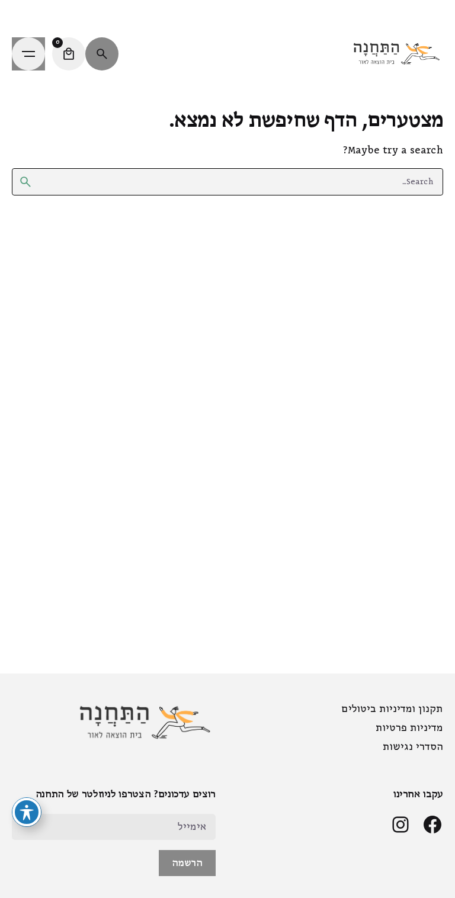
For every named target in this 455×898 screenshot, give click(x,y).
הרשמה (187, 863)
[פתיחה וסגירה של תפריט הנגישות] (26, 812)
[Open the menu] (28, 53)
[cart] (68, 53)
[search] (25, 182)
